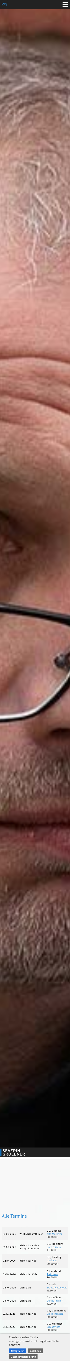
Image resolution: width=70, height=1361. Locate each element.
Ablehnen (35, 1350)
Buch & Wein (54, 1246)
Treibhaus (52, 1274)
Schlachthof (53, 1326)
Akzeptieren (17, 1350)
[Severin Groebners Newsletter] (4, 4)
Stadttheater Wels (57, 1287)
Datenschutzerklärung (23, 1356)
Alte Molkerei (54, 1233)
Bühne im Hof (55, 1300)
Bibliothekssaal (55, 1313)
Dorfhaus (52, 1260)
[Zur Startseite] (16, 1152)
